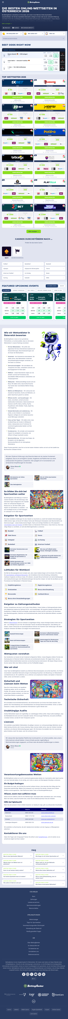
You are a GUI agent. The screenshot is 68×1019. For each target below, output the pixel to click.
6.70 (18, 310)
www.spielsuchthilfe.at (47, 812)
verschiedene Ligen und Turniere (13, 524)
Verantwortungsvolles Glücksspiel (33, 925)
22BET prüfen (17, 225)
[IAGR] (32, 994)
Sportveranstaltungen (34, 905)
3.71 (44, 310)
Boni (33, 896)
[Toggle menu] (3, 2)
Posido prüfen (50, 150)
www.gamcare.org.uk (47, 822)
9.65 (23, 310)
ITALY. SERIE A (31, 290)
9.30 (23, 308)
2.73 (49, 308)
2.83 (49, 310)
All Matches (6, 290)
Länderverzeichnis (33, 902)
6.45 (18, 308)
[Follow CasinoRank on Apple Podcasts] (43, 974)
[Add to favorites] (4, 53)
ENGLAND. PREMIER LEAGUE (44, 290)
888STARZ (7, 310)
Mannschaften (33, 908)
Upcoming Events (51, 285)
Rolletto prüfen (17, 150)
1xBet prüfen (17, 100)
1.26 (13, 308)
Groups (62, 285)
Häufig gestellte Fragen (33, 931)
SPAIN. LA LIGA (58, 290)
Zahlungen (33, 899)
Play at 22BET (14, 317)
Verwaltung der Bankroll (33, 928)
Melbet (6, 313)
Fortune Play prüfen (17, 200)
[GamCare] (58, 994)
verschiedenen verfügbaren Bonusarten (17, 575)
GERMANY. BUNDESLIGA (18, 290)
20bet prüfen (17, 124)
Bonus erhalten (18, 97)
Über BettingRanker (33, 942)
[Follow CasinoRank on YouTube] (35, 974)
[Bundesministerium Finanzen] (10, 994)
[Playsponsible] (22, 994)
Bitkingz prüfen (17, 175)
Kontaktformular (42, 837)
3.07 (65, 310)
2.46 (39, 308)
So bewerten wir (34, 948)
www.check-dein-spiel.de (48, 816)
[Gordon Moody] (43, 994)
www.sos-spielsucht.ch (47, 819)
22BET (6, 307)
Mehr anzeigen (32, 231)
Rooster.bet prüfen (50, 100)
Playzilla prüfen (49, 200)
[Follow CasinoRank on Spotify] (39, 974)
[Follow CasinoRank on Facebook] (23, 974)
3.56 (44, 308)
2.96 (65, 308)
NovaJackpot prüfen (49, 225)
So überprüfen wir (33, 945)
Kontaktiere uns (34, 951)
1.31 (13, 310)
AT (33, 978)
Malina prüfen (50, 175)
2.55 (39, 310)
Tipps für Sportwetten (34, 922)
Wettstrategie (33, 919)
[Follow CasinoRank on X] (31, 974)
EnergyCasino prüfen (50, 124)
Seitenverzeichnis (33, 954)
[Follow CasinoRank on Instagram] (27, 974)
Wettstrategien (13, 622)
